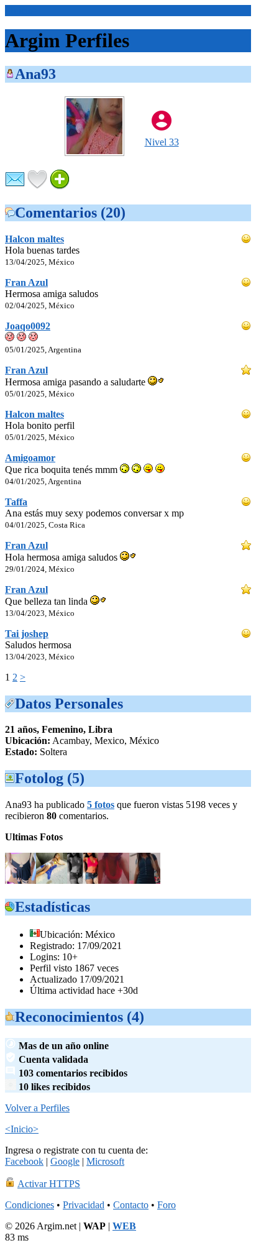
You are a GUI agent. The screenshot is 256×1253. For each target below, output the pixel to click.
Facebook (24, 1161)
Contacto (131, 1205)
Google (65, 1161)
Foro (166, 1205)
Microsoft (105, 1161)
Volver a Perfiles (37, 1108)
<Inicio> (22, 10)
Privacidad (83, 1205)
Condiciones (29, 1205)
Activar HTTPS (48, 1183)
